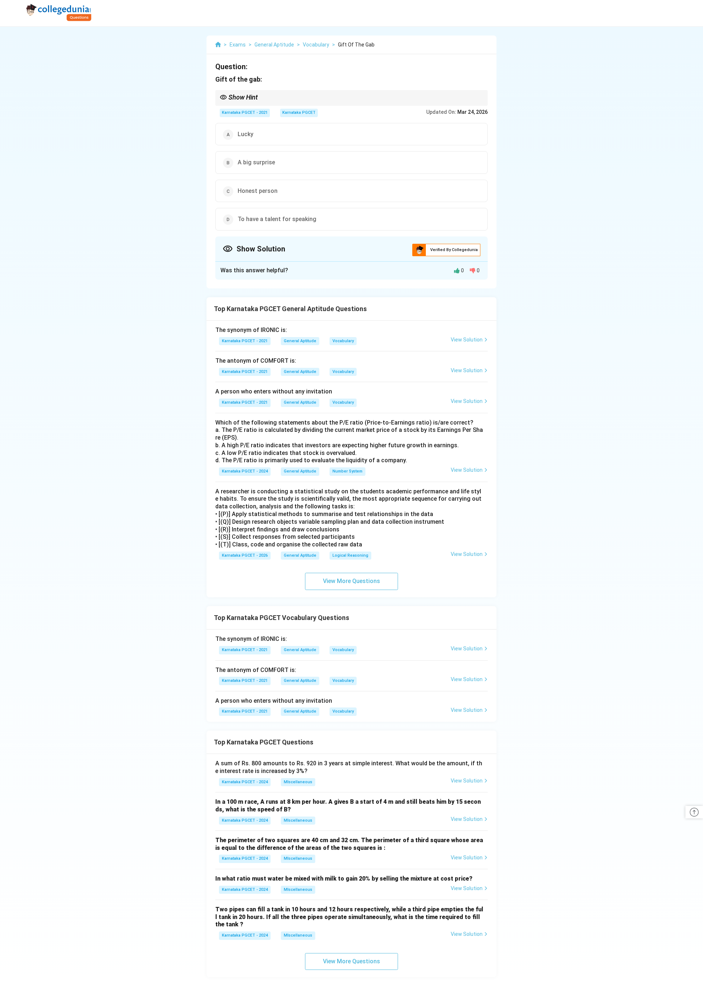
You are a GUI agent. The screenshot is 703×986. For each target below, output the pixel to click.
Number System (347, 471)
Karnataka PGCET (299, 112)
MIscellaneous (298, 782)
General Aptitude (300, 341)
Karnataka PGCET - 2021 (245, 112)
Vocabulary (343, 341)
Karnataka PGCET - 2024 (245, 471)
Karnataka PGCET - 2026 (245, 555)
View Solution (467, 340)
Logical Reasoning (350, 555)
